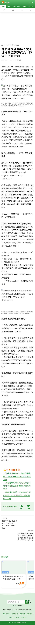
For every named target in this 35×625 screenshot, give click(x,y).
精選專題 (22, 614)
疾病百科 (29, 614)
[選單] (32, 2)
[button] (32, 6)
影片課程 (5, 572)
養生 (9, 6)
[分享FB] (4, 10)
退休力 (10, 617)
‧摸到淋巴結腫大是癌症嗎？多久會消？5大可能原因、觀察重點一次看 (17, 495)
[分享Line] (13, 10)
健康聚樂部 (14, 614)
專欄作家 (24, 617)
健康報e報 (18, 605)
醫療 (24, 6)
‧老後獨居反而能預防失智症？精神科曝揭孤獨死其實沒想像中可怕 (17, 485)
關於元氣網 (6, 614)
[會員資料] (29, 2)
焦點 (3, 6)
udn (2, 45)
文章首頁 (17, 617)
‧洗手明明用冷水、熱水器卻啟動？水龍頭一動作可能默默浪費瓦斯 (17, 476)
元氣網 (7, 45)
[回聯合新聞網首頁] (2, 2)
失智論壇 (16, 6)
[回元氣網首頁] (7, 2)
